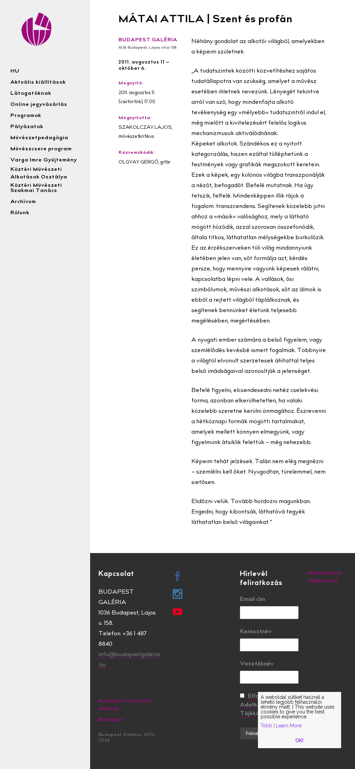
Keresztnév (255, 632)
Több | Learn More (281, 725)
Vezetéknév (257, 664)
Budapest (110, 719)
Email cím (252, 600)
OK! (299, 740)
